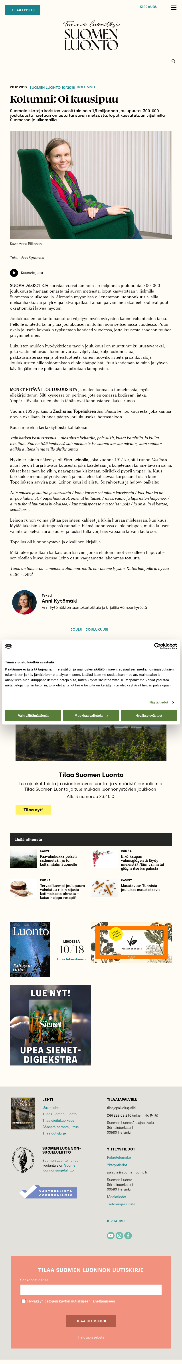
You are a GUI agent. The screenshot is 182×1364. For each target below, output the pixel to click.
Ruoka (126, 851)
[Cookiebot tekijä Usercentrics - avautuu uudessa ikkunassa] (157, 646)
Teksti (47, 595)
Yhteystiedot (117, 1164)
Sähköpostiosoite (34, 1280)
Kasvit (45, 851)
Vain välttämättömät (33, 715)
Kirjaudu (149, 7)
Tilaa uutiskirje (54, 1133)
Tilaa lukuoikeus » (71, 959)
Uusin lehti (50, 1107)
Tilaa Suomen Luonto (59, 1114)
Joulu (76, 630)
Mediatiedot (116, 1196)
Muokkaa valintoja (89, 715)
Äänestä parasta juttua (60, 1126)
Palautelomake (119, 1157)
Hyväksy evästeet (148, 715)
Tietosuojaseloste (121, 1204)
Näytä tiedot (158, 702)
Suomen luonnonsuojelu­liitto (59, 1167)
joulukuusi (97, 630)
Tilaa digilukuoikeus (58, 1120)
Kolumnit (86, 87)
